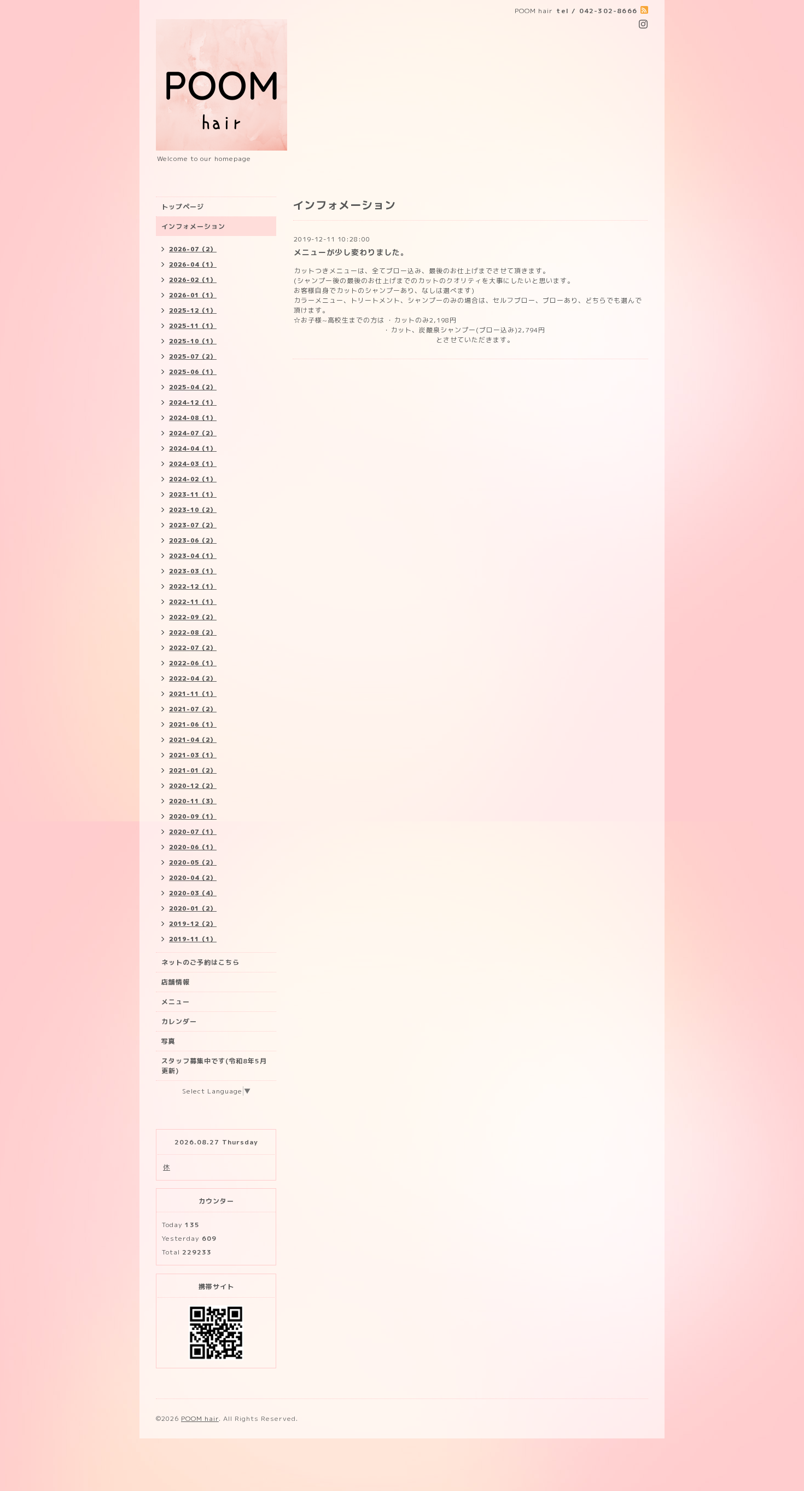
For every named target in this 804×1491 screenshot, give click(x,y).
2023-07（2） (193, 525)
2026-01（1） (193, 295)
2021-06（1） (193, 724)
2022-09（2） (193, 617)
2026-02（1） (193, 279)
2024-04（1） (193, 448)
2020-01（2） (193, 908)
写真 (168, 1041)
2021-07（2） (193, 709)
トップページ (182, 206)
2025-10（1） (193, 341)
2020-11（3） (193, 801)
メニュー (175, 1001)
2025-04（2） (193, 387)
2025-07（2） (193, 356)
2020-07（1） (193, 831)
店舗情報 (175, 982)
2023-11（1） (193, 494)
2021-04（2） (193, 739)
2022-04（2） (193, 678)
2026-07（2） (193, 249)
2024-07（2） (193, 433)
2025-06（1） (193, 371)
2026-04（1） (193, 264)
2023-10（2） (193, 509)
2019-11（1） (193, 939)
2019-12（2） (193, 923)
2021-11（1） (193, 693)
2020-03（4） (193, 893)
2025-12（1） (193, 310)
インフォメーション (193, 226)
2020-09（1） (193, 816)
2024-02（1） (193, 479)
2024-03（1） (193, 463)
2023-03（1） (193, 571)
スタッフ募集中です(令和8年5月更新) (214, 1065)
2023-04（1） (193, 555)
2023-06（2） (193, 540)
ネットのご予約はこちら (200, 962)
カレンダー (179, 1021)
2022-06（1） (193, 663)
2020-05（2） (193, 862)
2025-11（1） (193, 325)
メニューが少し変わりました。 (351, 252)
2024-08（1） (193, 417)
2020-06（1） (193, 847)
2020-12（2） (193, 785)
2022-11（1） (193, 601)
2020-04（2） (193, 877)
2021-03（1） (193, 755)
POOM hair (200, 1418)
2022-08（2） (193, 632)
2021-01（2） (193, 770)
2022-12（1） (193, 586)
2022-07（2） (193, 647)
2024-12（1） (193, 402)
